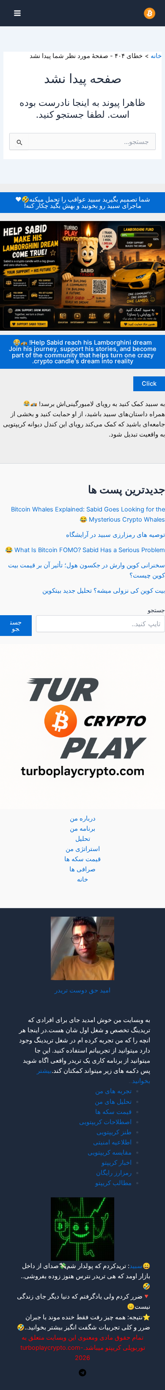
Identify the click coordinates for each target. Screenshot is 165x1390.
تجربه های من (113, 1091)
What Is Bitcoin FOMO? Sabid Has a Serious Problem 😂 (85, 550)
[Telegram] (82, 1372)
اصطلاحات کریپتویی (105, 1122)
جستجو (156, 609)
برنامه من (82, 828)
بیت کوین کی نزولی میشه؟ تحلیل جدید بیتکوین (103, 590)
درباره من (83, 818)
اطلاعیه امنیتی (112, 1142)
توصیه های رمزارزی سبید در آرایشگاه (115, 535)
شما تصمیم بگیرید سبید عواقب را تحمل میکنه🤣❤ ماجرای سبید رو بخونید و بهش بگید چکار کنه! (82, 203)
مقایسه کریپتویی (110, 1152)
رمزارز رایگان (114, 1173)
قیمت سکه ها (82, 859)
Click (149, 383)
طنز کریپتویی (114, 1132)
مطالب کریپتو (113, 1183)
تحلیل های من (113, 1101)
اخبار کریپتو (117, 1162)
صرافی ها (82, 869)
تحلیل (82, 839)
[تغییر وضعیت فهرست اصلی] (17, 13)
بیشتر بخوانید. (44, 1327)
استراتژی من (83, 849)
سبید (136, 1266)
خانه (82, 879)
